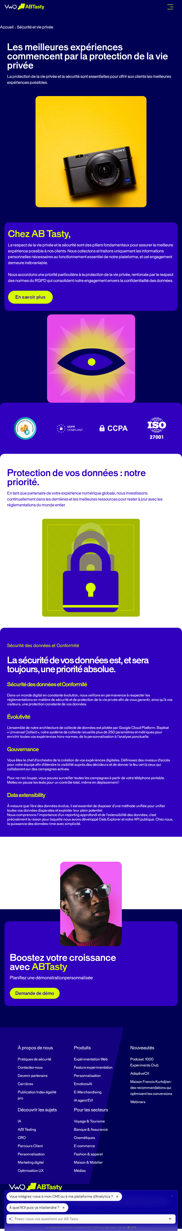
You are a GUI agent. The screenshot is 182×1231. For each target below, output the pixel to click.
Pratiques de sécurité (34, 1059)
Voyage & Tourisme (89, 1121)
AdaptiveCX (139, 1073)
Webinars (137, 1102)
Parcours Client (30, 1146)
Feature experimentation (93, 1067)
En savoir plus (30, 297)
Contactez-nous (30, 1067)
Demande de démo (34, 993)
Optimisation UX (31, 1170)
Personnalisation (87, 1075)
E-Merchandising (87, 1092)
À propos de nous (35, 1048)
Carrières (25, 1084)
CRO (22, 1137)
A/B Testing (27, 1129)
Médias (80, 1170)
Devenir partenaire (32, 1075)
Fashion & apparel (88, 1154)
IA (19, 1121)
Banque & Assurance (91, 1129)
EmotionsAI (83, 1084)
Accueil (7, 27)
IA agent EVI (83, 1100)
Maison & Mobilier (88, 1162)
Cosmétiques (84, 1137)
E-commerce (84, 1146)
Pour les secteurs (91, 1110)
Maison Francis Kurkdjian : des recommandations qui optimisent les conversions (151, 1087)
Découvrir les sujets (37, 1110)
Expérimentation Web (91, 1059)
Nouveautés (142, 1048)
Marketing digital (31, 1162)
